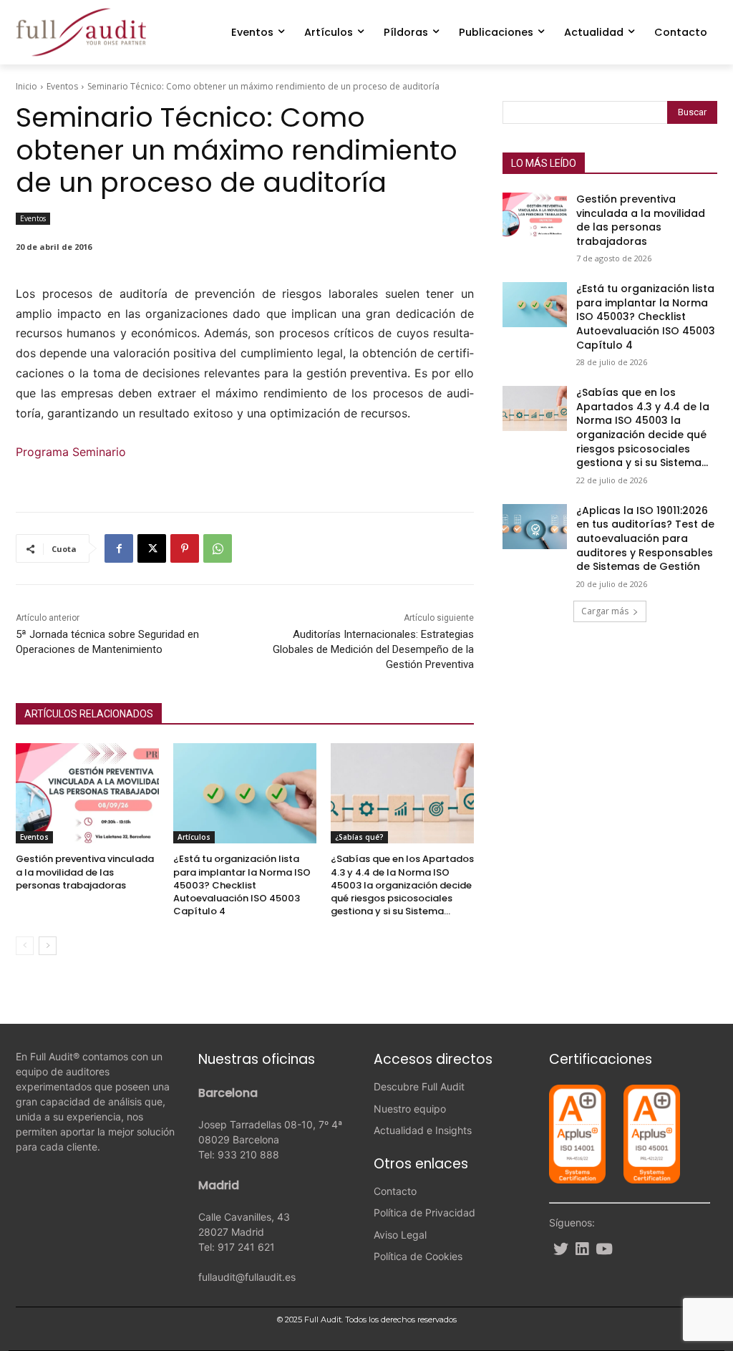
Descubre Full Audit (419, 1086)
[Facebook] (119, 548)
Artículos (194, 837)
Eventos (62, 86)
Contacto (395, 1191)
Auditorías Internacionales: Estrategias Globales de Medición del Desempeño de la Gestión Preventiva (373, 649)
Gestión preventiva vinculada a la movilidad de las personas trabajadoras (85, 871)
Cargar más (604, 611)
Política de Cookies (418, 1256)
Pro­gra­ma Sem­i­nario (71, 452)
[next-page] (48, 945)
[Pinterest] (184, 548)
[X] (151, 548)
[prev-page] (25, 945)
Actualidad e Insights (423, 1130)
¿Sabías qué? (359, 837)
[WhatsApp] (217, 548)
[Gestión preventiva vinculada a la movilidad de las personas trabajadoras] (87, 793)
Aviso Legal (400, 1235)
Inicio (26, 86)
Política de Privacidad (424, 1212)
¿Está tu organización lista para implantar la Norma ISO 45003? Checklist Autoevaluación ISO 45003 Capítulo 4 (242, 885)
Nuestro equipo (410, 1109)
